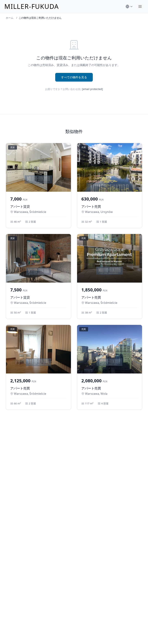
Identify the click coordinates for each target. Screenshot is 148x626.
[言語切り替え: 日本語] (129, 6)
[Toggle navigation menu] (140, 6)
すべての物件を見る (74, 77)
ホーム (9, 17)
